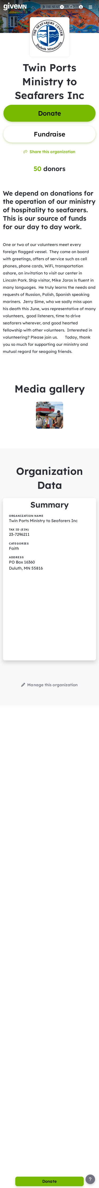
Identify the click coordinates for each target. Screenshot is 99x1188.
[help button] (90, 1179)
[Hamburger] (90, 7)
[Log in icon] (81, 7)
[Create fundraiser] (62, 7)
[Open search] (71, 7)
